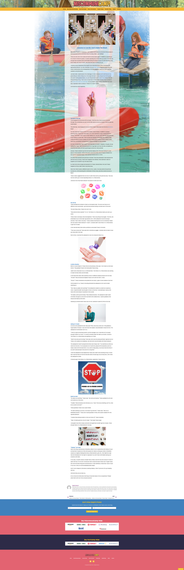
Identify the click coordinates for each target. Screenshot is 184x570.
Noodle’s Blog (108, 9)
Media (114, 9)
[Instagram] (94, 561)
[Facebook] (90, 561)
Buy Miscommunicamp (72, 9)
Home (64, 9)
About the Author (92, 9)
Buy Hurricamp (82, 9)
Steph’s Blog (100, 9)
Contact (119, 9)
